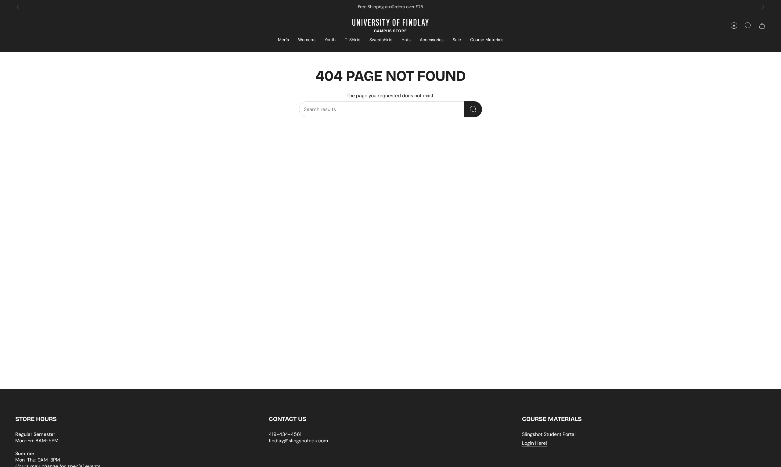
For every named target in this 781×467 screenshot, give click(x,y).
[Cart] (762, 25)
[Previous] (18, 7)
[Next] (763, 7)
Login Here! (534, 443)
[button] (283, 40)
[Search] (473, 109)
